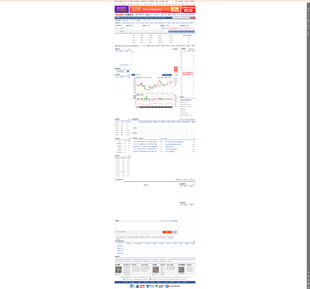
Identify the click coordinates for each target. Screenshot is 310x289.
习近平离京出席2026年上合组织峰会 (190, 28)
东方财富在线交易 (136, 268)
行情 (135, 4)
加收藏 (120, 1)
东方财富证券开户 (136, 267)
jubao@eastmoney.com (185, 277)
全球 (141, 4)
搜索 (194, 4)
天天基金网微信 (171, 269)
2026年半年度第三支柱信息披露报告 (130, 45)
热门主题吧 (189, 179)
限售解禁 (178, 23)
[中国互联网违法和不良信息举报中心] (172, 286)
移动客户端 (124, 1)
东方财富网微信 (145, 269)
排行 (137, 17)
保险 (170, 4)
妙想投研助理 (126, 272)
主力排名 (142, 23)
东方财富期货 (181, 264)
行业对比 (173, 45)
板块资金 (147, 23)
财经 (116, 4)
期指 (129, 4)
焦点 (119, 4)
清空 (174, 232)
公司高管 (188, 45)
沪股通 (127, 25)
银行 (160, 4)
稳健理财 (162, 274)
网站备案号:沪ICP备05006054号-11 (142, 279)
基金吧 (182, 4)
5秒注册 (175, 220)
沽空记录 (117, 155)
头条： (181, 28)
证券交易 (187, 1)
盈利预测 (160, 23)
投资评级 (178, 45)
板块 (134, 17)
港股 (148, 4)
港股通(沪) (162, 25)
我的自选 (117, 49)
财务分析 (158, 45)
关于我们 (125, 282)
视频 (176, 4)
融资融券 (191, 23)
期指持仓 (187, 23)
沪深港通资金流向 (119, 241)
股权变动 (117, 119)
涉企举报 (308, 276)
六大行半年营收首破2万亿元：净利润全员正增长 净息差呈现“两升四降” (146, 141)
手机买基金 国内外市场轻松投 (186, 14)
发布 (167, 232)
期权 (132, 4)
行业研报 (156, 23)
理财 (167, 4)
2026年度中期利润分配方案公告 (173, 144)
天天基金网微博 (171, 267)
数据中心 (150, 14)
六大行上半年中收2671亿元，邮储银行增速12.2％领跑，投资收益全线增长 (146, 149)
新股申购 (124, 23)
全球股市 (119, 20)
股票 (122, 4)
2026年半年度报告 (169, 151)
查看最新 (175, 49)
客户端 (164, 14)
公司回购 (117, 74)
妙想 (156, 1)
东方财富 (117, 264)
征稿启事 (178, 282)
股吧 (179, 4)
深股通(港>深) (120, 250)
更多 (193, 45)
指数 (123, 17)
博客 (186, 4)
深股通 (144, 25)
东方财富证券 (143, 1)
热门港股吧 (182, 202)
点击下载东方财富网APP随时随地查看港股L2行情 (187, 73)
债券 (173, 4)
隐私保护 (172, 282)
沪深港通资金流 (183, 31)
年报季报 (169, 23)
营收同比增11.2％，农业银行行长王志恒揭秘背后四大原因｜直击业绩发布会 (146, 146)
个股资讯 (134, 138)
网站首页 (117, 1)
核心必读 (153, 45)
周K (137, 74)
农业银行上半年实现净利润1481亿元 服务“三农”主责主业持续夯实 (146, 151)
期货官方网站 (190, 270)
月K (140, 74)
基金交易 (162, 268)
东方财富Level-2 (126, 268)
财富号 (190, 4)
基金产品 (162, 272)
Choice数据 (173, 14)
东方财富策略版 (126, 270)
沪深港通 (119, 25)
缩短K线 (169, 75)
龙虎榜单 (173, 23)
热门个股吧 (184, 179)
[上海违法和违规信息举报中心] (159, 286)
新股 (126, 4)
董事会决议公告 (169, 146)
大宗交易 (182, 23)
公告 (165, 138)
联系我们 (153, 282)
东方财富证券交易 (136, 270)
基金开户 (162, 267)
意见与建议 (144, 270)
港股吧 (170, 31)
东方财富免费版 (126, 267)
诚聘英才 (159, 282)
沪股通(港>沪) (120, 246)
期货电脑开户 (190, 268)
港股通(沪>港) (120, 248)
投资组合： (164, 28)
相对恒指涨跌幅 (187, 35)
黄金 (157, 4)
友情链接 (185, 282)
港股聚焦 (141, 138)
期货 (151, 4)
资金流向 (133, 23)
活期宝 (162, 270)
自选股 (159, 17)
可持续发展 (132, 282)
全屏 (176, 75)
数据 (138, 4)
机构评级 (117, 138)
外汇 (154, 4)
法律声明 (166, 282)
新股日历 (128, 23)
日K (133, 74)
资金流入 (132, 25)
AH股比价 (137, 23)
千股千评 (164, 23)
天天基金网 (136, 1)
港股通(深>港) (120, 253)
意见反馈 (308, 280)
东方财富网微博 (145, 267)
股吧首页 (179, 179)
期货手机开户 (190, 267)
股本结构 (163, 45)
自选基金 (163, 17)
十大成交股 (191, 31)
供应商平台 (146, 282)
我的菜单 (181, 1)
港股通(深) (182, 25)
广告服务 (139, 282)
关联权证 (183, 45)
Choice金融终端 (126, 274)
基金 (163, 4)
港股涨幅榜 (182, 184)
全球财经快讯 (140, 14)
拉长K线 (164, 75)
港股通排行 (118, 68)
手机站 (158, 14)
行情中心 (119, 17)
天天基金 (154, 264)
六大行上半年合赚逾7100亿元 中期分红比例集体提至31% (146, 144)
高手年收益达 (172, 28)
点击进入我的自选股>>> (124, 65)
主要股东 (168, 45)
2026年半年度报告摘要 (171, 149)
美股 (144, 4)
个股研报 (151, 23)
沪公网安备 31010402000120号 (157, 279)
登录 (172, 220)
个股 (131, 17)
